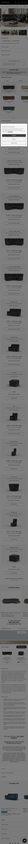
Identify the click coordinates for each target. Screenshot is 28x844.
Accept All (14, 135)
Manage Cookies (14, 142)
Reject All (14, 139)
